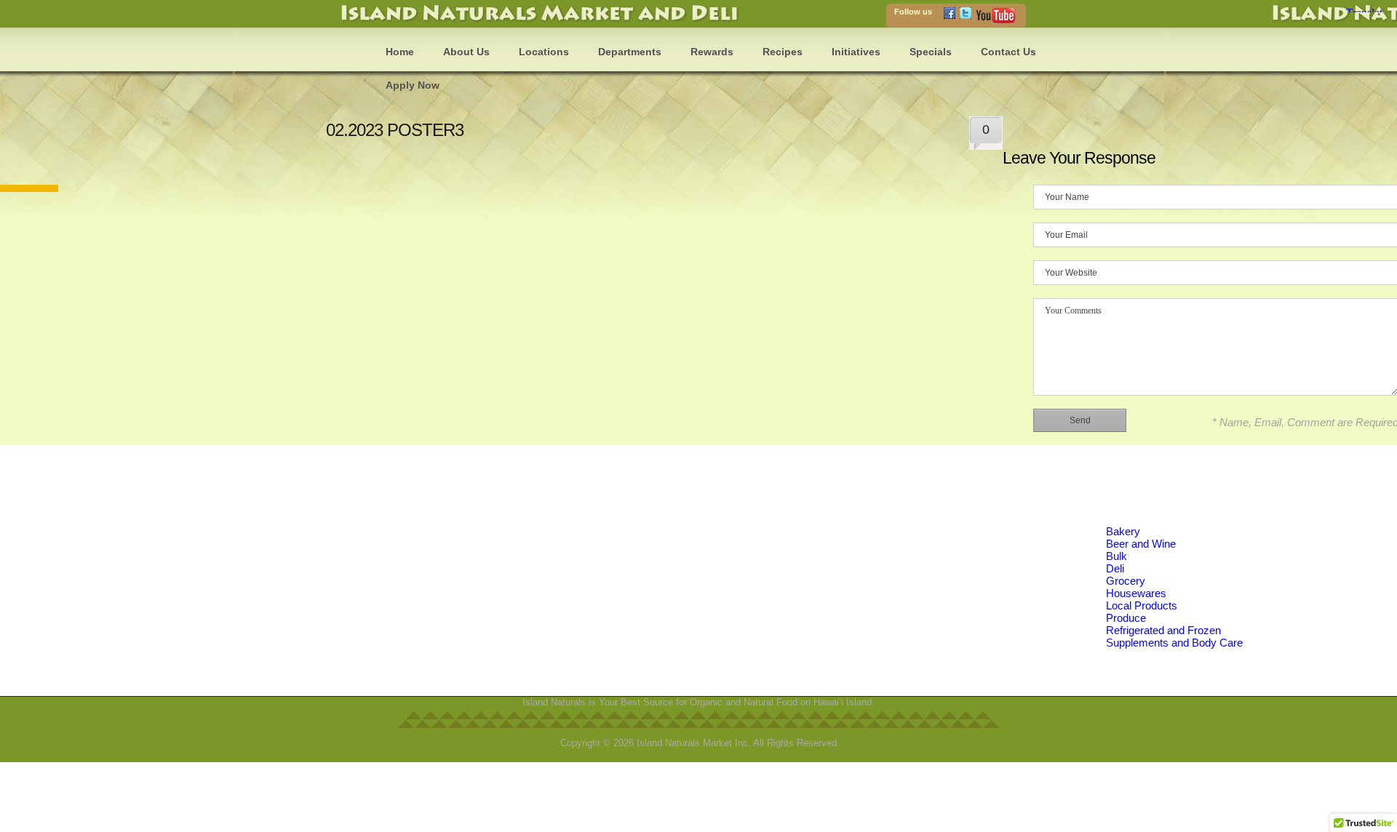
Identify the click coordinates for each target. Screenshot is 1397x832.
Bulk (1116, 556)
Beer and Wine (1141, 543)
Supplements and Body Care (1174, 642)
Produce (1126, 618)
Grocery (1125, 581)
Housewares (1136, 593)
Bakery (1123, 531)
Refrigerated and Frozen (1163, 630)
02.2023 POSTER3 (394, 130)
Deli (1115, 568)
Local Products (1141, 605)
